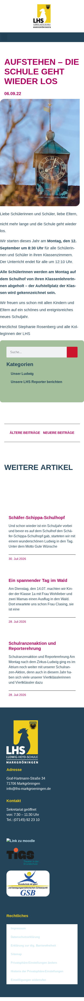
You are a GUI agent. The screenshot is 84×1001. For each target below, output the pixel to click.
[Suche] (72, 352)
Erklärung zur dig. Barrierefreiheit (33, 945)
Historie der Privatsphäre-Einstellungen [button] (37, 971)
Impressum (18, 928)
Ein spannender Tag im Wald (38, 580)
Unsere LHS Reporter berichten (36, 382)
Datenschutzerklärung (25, 937)
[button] (4, 37)
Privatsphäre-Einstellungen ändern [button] (34, 962)
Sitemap (16, 954)
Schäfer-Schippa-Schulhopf (37, 517)
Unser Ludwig (22, 374)
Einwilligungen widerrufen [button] (28, 979)
